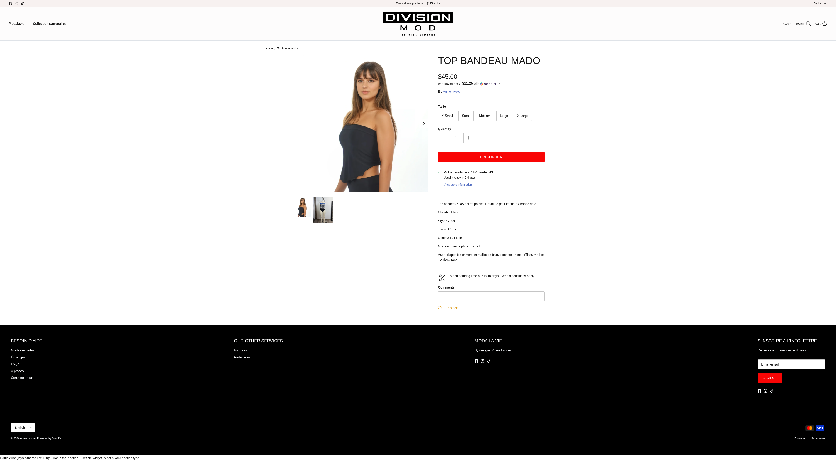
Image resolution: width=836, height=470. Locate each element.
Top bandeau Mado (288, 48)
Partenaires (242, 357)
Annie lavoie (451, 91)
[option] (359, 123)
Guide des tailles (22, 350)
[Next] (423, 123)
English (818, 3)
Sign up (770, 377)
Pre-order (491, 157)
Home (269, 48)
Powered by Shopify (49, 438)
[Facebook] (10, 3)
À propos (17, 371)
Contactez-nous (22, 377)
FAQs (15, 364)
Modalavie (16, 23)
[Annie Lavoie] (418, 24)
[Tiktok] (22, 3)
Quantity (444, 129)
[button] (469, 84)
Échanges (18, 357)
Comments (446, 287)
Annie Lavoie (28, 438)
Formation (241, 350)
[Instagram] (16, 3)
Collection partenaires (49, 23)
